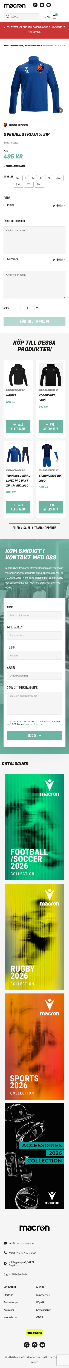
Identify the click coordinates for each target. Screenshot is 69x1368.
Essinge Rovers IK (33, 45)
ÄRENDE (11, 667)
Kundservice (43, 1294)
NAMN (10, 607)
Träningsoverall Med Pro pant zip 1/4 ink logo (18, 481)
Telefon (11, 647)
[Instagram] (35, 5)
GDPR (39, 1317)
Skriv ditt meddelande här (22, 687)
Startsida (8, 1294)
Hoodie (11, 395)
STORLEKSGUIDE (15, 166)
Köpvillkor (41, 1302)
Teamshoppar (16, 45)
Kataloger (9, 1309)
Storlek (8, 176)
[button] (61, 5)
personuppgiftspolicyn (32, 724)
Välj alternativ (18, 426)
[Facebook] (42, 5)
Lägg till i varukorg (34, 321)
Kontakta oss (11, 1317)
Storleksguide (43, 1309)
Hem (6, 45)
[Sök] (8, 16)
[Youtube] (48, 5)
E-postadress (14, 627)
